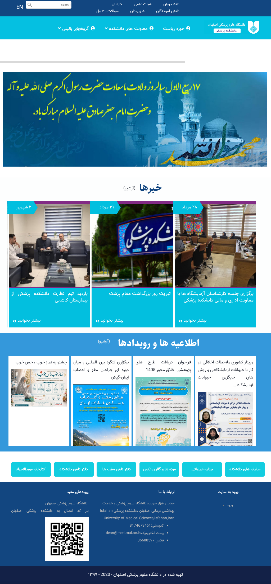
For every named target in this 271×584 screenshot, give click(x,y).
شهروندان (137, 11)
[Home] (232, 21)
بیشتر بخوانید (29, 320)
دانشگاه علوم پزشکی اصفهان (67, 504)
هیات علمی (143, 4)
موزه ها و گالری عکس (159, 469)
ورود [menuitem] (230, 505)
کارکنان (117, 4)
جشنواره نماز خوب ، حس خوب (41, 362)
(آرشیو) (129, 188)
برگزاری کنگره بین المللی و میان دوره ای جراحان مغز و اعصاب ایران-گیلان (101, 370)
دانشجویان (171, 4)
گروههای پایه (173, 51)
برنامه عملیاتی (202, 469)
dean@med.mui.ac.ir (123, 533)
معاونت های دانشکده (128, 28)
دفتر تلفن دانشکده (74, 469)
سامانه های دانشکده (244, 469)
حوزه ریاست (174, 28)
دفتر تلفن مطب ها (116, 469)
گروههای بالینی (75, 28)
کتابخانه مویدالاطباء (31, 469)
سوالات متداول (107, 11)
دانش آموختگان (167, 11)
